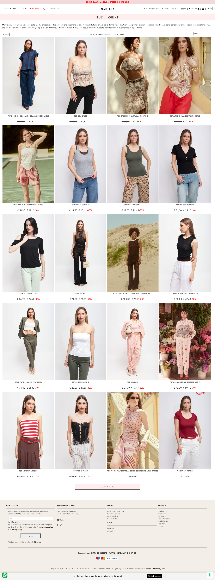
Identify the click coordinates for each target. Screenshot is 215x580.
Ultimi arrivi (34, 8)
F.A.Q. (160, 526)
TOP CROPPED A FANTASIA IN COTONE (132, 116)
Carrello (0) (195, 8)
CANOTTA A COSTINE (80, 205)
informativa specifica (45, 527)
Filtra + (5, 34)
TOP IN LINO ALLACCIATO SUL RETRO (28, 205)
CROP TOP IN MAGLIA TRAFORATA (28, 382)
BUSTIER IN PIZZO (80, 471)
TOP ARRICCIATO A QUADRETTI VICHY (185, 382)
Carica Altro (107, 486)
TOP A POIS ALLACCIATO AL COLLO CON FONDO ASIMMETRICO (132, 471)
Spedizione (162, 513)
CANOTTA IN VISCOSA (133, 205)
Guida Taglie (163, 521)
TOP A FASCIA (132, 382)
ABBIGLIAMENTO (11, 8)
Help (174, 8)
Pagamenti (162, 516)
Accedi (182, 8)
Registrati (110, 528)
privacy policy (17, 529)
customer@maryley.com (66, 511)
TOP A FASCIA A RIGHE (28, 471)
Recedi (165, 8)
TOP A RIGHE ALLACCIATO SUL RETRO (185, 116)
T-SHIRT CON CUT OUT (28, 293)
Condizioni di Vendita (115, 511)
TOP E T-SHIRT (119, 34)
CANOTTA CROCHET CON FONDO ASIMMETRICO (132, 293)
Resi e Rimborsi (164, 518)
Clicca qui (37, 542)
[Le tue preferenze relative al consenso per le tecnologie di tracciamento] (210, 575)
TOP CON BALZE (80, 116)
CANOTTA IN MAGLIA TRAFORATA (185, 293)
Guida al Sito (163, 511)
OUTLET (24, 8)
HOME (93, 34)
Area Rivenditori (151, 8)
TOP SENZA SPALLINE (80, 382)
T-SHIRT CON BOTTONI (185, 205)
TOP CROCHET (80, 293)
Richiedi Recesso (113, 513)
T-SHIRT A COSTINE (185, 471)
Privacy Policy (112, 516)
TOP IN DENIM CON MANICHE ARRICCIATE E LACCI (28, 116)
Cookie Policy (112, 518)
